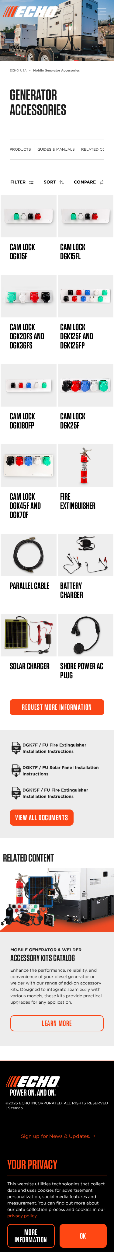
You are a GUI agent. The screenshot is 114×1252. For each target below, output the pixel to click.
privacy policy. (22, 1215)
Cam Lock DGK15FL (72, 251)
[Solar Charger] (28, 635)
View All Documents (41, 817)
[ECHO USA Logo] (30, 12)
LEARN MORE (57, 1023)
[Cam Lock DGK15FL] (85, 216)
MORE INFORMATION (31, 1235)
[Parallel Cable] (28, 555)
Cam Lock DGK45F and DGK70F (25, 505)
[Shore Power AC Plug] (85, 635)
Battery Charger (71, 590)
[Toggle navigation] (102, 12)
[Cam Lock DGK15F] (28, 216)
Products (20, 149)
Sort (50, 182)
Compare (85, 182)
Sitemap (15, 1108)
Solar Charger (30, 665)
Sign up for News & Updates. (55, 1136)
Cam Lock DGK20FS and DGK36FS (27, 336)
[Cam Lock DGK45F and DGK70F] (28, 465)
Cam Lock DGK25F (72, 421)
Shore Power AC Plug (81, 670)
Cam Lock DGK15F (22, 251)
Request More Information (57, 707)
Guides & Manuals (56, 149)
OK (83, 1235)
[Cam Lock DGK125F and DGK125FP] (85, 296)
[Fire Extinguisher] (85, 465)
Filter (18, 182)
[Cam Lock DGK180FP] (28, 385)
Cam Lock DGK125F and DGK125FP (76, 336)
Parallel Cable (29, 585)
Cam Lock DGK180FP (22, 421)
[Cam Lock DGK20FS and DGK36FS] (28, 296)
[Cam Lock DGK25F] (85, 385)
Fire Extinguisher (77, 501)
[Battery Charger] (85, 555)
